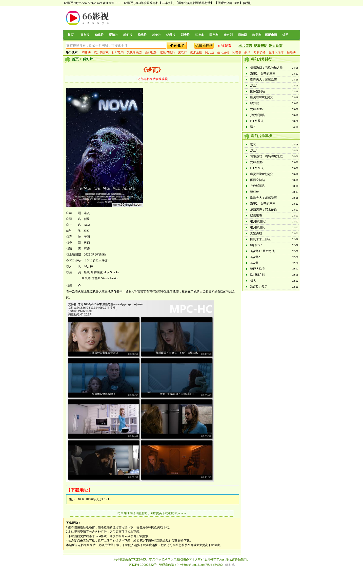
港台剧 (228, 35)
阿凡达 (209, 52)
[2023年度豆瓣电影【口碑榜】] (154, 3)
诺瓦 (253, 127)
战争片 (156, 35)
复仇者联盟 (134, 52)
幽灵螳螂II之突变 (261, 97)
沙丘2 (254, 85)
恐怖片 (142, 35)
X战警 (254, 263)
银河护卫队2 (258, 221)
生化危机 (223, 52)
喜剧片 (85, 35)
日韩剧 (242, 35)
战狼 (247, 52)
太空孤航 (256, 233)
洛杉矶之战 (257, 274)
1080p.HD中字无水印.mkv (94, 499)
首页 (71, 35)
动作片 (99, 35)
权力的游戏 (101, 52)
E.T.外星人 (257, 121)
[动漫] (247, 3)
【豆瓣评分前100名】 (228, 3)
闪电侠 (236, 52)
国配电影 (271, 35)
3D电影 (199, 35)
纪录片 (170, 35)
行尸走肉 (118, 52)
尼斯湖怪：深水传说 (263, 209)
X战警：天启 (258, 286)
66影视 (128, 3)
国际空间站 (257, 91)
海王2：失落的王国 (262, 73)
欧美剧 (256, 35)
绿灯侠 (254, 103)
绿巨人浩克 (257, 269)
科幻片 (127, 35)
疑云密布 (256, 215)
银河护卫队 (257, 227)
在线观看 (224, 46)
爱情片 (113, 35)
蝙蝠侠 (291, 52)
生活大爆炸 (276, 52)
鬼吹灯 (182, 52)
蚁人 (253, 280)
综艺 (285, 35)
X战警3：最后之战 (262, 251)
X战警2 (255, 257)
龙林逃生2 (256, 109)
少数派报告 (257, 115)
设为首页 (275, 46)
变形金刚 (196, 52)
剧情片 (185, 35)
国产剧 (213, 35)
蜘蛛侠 (86, 52)
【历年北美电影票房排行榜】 (194, 3)
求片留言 (245, 46)
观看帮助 (260, 46)
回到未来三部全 (260, 239)
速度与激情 (167, 52)
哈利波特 (259, 52)
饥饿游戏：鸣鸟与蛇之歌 (266, 67)
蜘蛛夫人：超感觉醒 (263, 79)
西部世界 (151, 52)
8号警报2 (256, 245)
